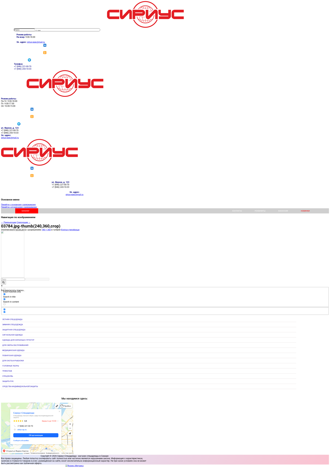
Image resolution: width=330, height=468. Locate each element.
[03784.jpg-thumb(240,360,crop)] (12, 276)
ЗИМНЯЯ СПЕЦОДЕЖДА (12, 325)
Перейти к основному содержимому (18, 204)
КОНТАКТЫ (237, 211)
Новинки (305, 211)
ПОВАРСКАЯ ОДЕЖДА (11, 355)
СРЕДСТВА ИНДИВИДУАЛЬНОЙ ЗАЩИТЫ (20, 386)
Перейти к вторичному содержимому (19, 207)
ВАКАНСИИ (283, 211)
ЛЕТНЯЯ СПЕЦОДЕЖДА (12, 319)
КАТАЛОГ (26, 211)
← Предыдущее (8, 222)
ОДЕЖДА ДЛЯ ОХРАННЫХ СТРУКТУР (18, 340)
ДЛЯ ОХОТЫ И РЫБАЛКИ (13, 361)
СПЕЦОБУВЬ (7, 376)
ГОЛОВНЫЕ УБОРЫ (10, 366)
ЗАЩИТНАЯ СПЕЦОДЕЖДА (13, 330)
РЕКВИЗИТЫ (260, 211)
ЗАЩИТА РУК (8, 381)
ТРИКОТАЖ (7, 371)
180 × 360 (46, 230)
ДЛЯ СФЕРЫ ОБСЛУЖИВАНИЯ (15, 345)
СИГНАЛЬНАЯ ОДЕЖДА (12, 335)
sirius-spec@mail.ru (36, 42)
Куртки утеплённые (70, 230)
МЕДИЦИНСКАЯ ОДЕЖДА (13, 350)
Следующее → (23, 222)
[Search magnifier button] (3, 283)
